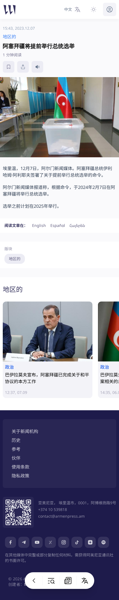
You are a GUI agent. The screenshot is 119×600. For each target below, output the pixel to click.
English (39, 225)
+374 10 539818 (52, 509)
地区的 (14, 258)
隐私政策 (20, 476)
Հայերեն (77, 225)
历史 (16, 440)
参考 (16, 449)
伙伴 (16, 458)
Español (57, 225)
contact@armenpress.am (61, 516)
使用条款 (20, 467)
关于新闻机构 (25, 431)
